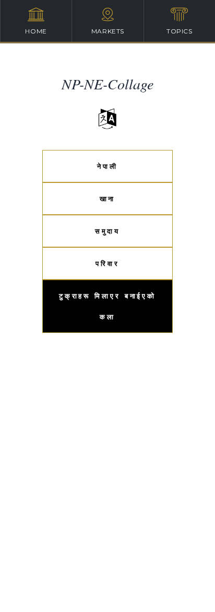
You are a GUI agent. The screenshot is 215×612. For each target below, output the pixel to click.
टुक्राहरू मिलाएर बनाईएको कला (107, 306)
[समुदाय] (107, 221)
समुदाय (108, 231)
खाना (108, 198)
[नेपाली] (107, 156)
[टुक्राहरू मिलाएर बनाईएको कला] (107, 286)
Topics (179, 31)
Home (35, 31)
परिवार (107, 263)
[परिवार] (107, 253)
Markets (107, 31)
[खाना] (107, 188)
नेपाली (107, 166)
